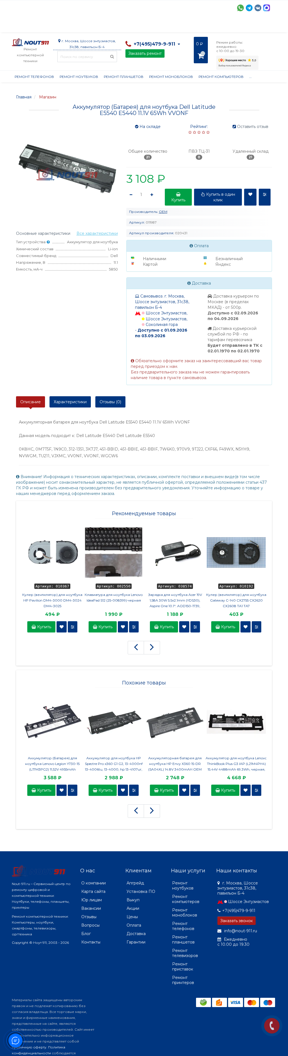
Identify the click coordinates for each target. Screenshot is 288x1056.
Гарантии (221, 25)
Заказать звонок (236, 920)
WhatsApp (240, 7)
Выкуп (133, 899)
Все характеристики (97, 233)
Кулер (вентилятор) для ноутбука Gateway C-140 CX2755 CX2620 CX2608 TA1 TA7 (236, 600)
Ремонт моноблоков (171, 77)
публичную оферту (29, 1047)
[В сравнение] (72, 626)
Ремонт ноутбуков (79, 77)
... (264, 25)
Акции (110, 25)
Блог (86, 933)
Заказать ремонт (145, 53)
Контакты (90, 942)
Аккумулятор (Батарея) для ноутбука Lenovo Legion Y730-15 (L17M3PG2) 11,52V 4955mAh (52, 763)
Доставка (62, 25)
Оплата (88, 25)
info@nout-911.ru (240, 930)
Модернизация (163, 25)
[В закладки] (62, 626)
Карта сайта (93, 891)
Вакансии (91, 908)
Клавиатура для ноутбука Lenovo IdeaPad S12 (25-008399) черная (114, 597)
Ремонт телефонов (34, 77)
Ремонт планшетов (123, 77)
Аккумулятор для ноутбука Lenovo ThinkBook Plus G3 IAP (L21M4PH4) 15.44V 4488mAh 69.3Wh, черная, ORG (236, 764)
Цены (132, 916)
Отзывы (247, 25)
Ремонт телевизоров (185, 953)
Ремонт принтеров (183, 980)
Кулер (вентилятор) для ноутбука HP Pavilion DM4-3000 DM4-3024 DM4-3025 (52, 600)
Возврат (195, 25)
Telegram (249, 7)
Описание (30, 401)
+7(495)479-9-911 (238, 910)
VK (258, 7)
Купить (43, 626)
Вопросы (90, 925)
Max (266, 7)
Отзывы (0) (110, 401)
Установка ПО (141, 891)
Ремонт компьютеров (221, 77)
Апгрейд (135, 883)
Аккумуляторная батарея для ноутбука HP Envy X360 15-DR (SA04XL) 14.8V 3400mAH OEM (175, 763)
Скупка (132, 25)
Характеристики (70, 401)
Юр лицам (91, 899)
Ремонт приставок (182, 967)
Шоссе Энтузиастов (248, 901)
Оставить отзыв (252, 126)
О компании (32, 25)
